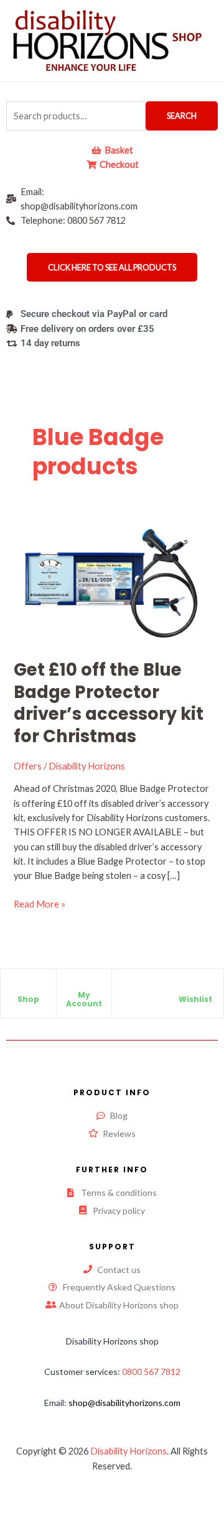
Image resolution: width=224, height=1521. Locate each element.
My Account (84, 999)
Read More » (39, 903)
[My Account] (84, 984)
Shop (28, 999)
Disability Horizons (128, 1451)
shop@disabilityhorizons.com (124, 1402)
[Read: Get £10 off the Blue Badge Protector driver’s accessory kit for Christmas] (112, 584)
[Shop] (28, 989)
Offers (28, 766)
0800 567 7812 (151, 1371)
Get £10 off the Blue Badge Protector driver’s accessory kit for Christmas (108, 703)
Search (182, 116)
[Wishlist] (195, 989)
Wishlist (195, 999)
